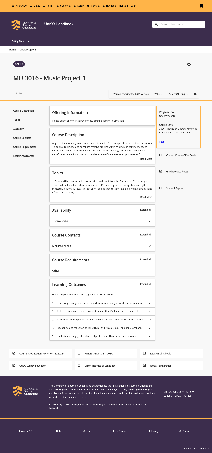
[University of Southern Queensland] (24, 26)
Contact (95, 5)
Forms (50, 5)
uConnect (65, 5)
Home (12, 49)
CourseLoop (202, 448)
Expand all (145, 209)
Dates (37, 5)
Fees (161, 141)
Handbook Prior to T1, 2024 (121, 5)
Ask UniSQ (21, 5)
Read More (146, 159)
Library (80, 5)
